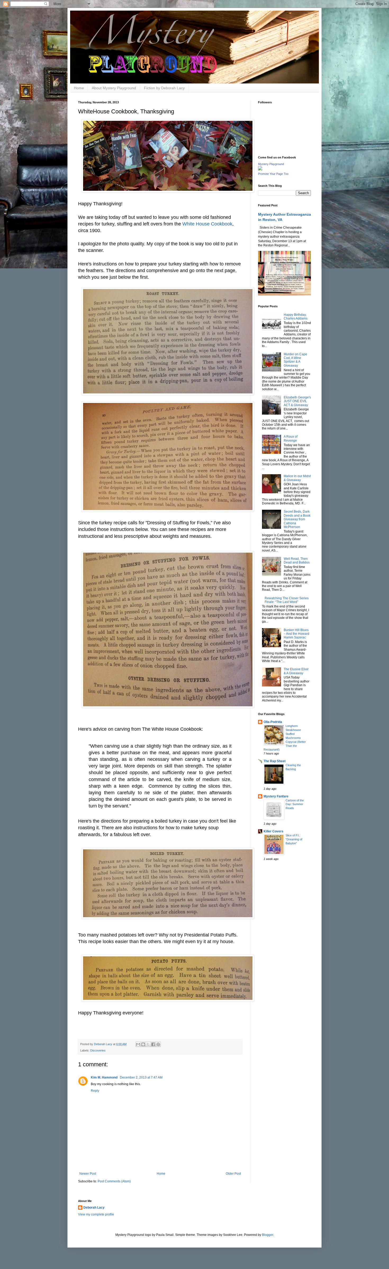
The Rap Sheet (275, 761)
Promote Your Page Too (273, 173)
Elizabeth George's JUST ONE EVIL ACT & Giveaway (297, 401)
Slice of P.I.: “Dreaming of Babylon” (294, 839)
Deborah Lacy (94, 1207)
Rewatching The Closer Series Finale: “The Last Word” (287, 600)
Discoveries (98, 1050)
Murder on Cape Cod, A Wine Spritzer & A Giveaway (295, 359)
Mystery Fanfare (276, 796)
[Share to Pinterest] (158, 1044)
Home (79, 88)
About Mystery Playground (114, 88)
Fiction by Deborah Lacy (164, 88)
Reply (95, 1091)
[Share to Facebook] (153, 1044)
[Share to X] (148, 1044)
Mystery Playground (271, 164)
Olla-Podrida (273, 722)
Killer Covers (273, 831)
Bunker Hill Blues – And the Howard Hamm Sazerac (296, 634)
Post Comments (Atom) (114, 1181)
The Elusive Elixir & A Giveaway (296, 671)
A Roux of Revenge (290, 438)
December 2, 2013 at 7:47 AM (141, 1077)
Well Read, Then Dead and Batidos (297, 560)
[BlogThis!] (143, 1044)
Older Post (233, 1173)
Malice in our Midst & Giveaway (297, 478)
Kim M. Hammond (104, 1077)
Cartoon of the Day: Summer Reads (295, 804)
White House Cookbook (207, 224)
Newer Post (87, 1173)
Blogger (267, 1235)
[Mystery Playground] (260, 169)
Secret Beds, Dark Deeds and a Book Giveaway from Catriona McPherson (297, 519)
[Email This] (138, 1044)
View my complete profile (96, 1214)
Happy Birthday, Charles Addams (295, 316)
